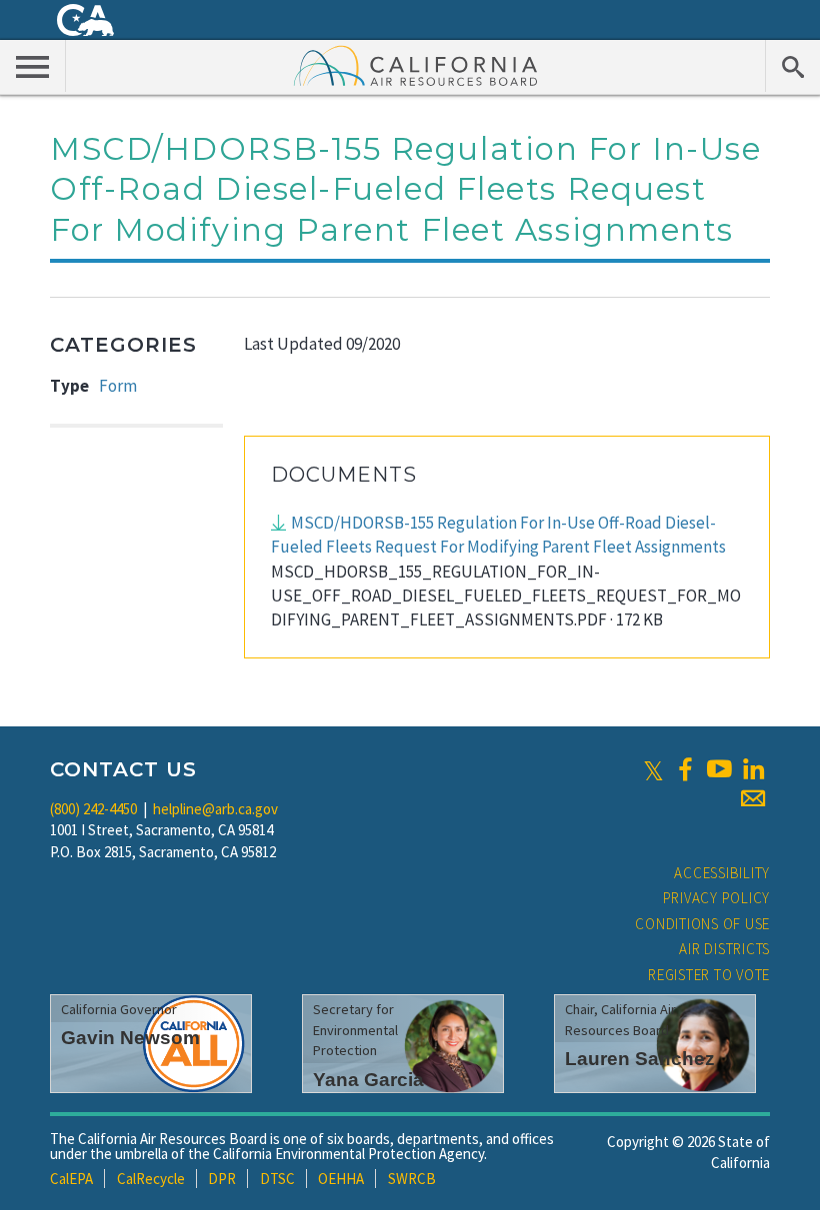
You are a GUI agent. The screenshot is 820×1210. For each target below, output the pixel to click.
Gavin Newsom (130, 1037)
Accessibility (722, 872)
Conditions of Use (702, 923)
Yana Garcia (368, 1079)
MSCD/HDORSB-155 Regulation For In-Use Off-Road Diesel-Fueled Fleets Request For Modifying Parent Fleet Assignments (498, 535)
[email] (753, 798)
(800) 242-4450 (93, 808)
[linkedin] (753, 769)
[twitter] (653, 769)
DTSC (277, 1178)
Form (118, 386)
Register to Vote (709, 974)
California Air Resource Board (416, 65)
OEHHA (341, 1178)
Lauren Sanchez (640, 1058)
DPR (222, 1178)
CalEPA (71, 1178)
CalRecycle (151, 1178)
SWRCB (412, 1178)
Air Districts (724, 948)
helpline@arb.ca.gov (215, 808)
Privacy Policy (717, 897)
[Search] (792, 66)
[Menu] (33, 66)
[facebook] (685, 769)
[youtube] (719, 769)
